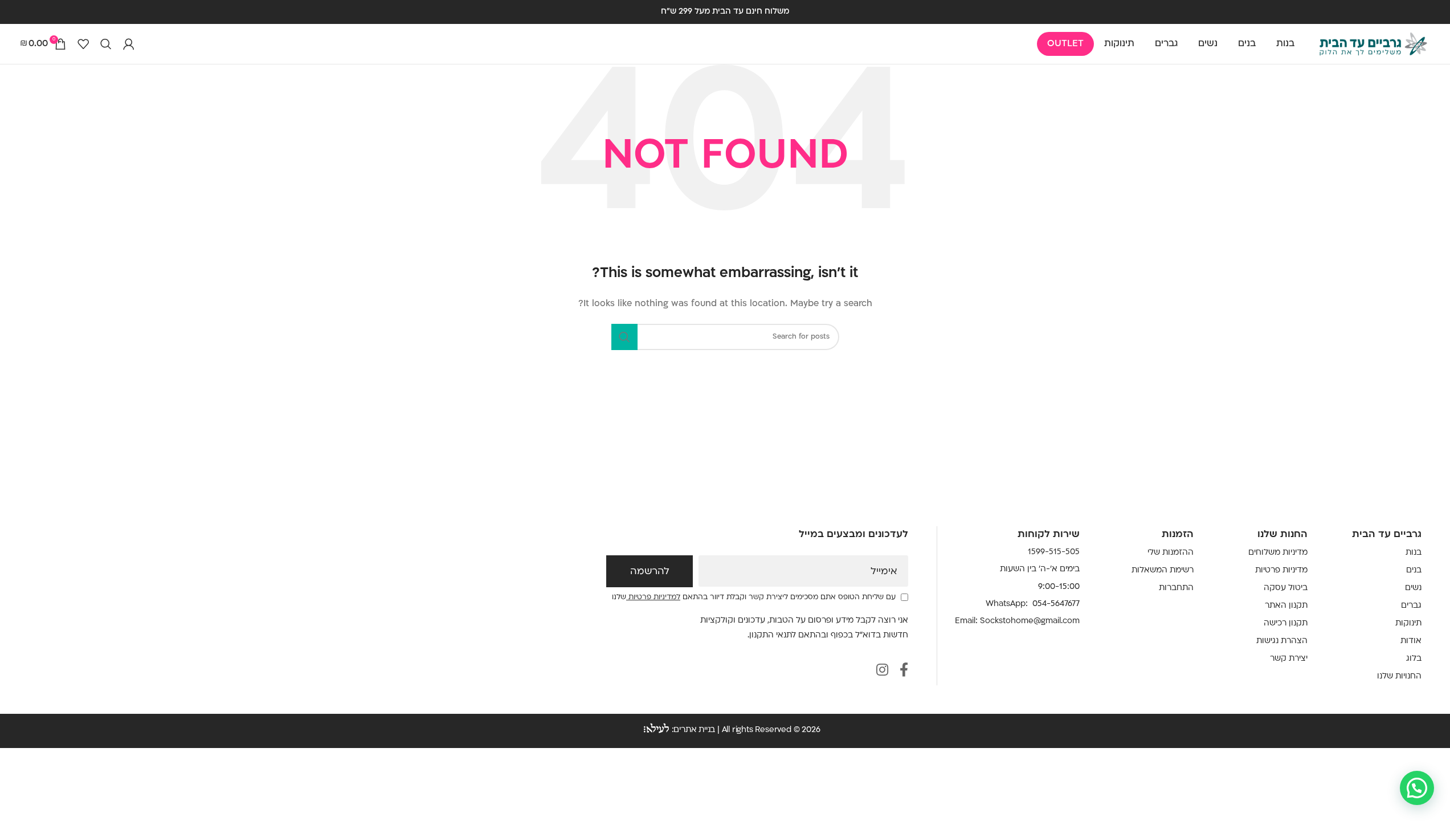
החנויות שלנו (1399, 676)
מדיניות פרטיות (1281, 570)
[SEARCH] (624, 337)
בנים (1414, 570)
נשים (1413, 588)
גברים (1411, 605)
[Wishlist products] (83, 43)
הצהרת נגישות (1282, 641)
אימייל (884, 571)
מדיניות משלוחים (1278, 552)
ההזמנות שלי (1170, 552)
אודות (1411, 641)
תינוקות (1408, 623)
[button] (1417, 788)
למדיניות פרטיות (653, 597)
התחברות (1176, 588)
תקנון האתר (1286, 605)
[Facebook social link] (904, 671)
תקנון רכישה (1286, 623)
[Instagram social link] (882, 671)
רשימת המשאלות (1163, 570)
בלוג (1414, 659)
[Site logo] (1373, 44)
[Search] (106, 43)
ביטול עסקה (1286, 588)
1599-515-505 (1054, 552)
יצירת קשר (1289, 659)
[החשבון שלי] (128, 43)
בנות (1414, 552)
